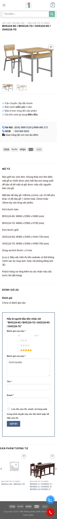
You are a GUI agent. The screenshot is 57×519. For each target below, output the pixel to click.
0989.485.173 (40, 127)
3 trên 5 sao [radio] (14, 340)
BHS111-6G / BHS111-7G (13, 484)
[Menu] (4, 5)
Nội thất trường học (13, 23)
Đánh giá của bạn (16, 331)
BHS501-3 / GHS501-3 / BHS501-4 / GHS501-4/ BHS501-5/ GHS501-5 (41, 486)
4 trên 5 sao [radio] (14, 345)
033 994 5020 (22, 131)
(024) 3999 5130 (23, 127)
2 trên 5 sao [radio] (28, 335)
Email (10, 395)
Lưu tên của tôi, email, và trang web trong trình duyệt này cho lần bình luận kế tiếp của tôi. (28, 413)
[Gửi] (52, 14)
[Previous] (7, 63)
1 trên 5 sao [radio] (11, 335)
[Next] (50, 63)
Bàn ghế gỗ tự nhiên (39, 23)
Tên (9, 381)
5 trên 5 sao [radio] (14, 350)
